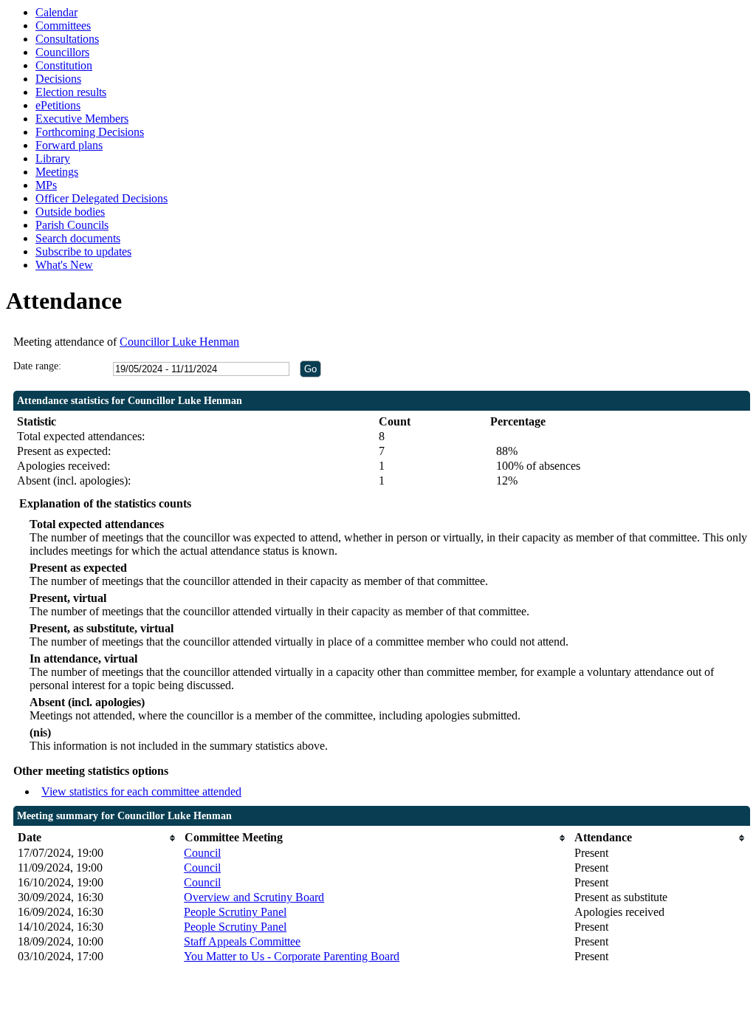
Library (52, 158)
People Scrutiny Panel (235, 912)
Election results (70, 92)
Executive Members (81, 118)
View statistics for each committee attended (141, 791)
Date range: (37, 366)
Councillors (62, 52)
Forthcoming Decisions (89, 132)
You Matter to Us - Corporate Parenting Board (291, 956)
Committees (63, 25)
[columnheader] (97, 838)
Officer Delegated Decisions (101, 198)
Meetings (56, 171)
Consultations (67, 39)
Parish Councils (72, 225)
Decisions (58, 78)
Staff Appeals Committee (242, 941)
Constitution (63, 65)
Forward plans (69, 145)
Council (202, 852)
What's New (64, 265)
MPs (46, 185)
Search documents (77, 238)
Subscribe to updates (83, 251)
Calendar (56, 12)
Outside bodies (70, 211)
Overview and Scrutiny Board (254, 897)
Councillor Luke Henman (179, 341)
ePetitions (57, 105)
